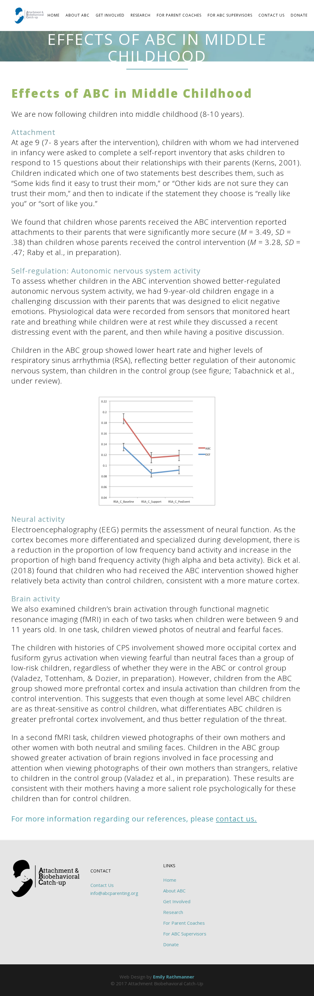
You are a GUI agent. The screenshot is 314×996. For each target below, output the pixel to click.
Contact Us (102, 885)
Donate (171, 944)
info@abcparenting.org (114, 893)
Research (173, 912)
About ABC (174, 891)
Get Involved (176, 901)
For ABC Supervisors (184, 934)
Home (169, 880)
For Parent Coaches (184, 923)
